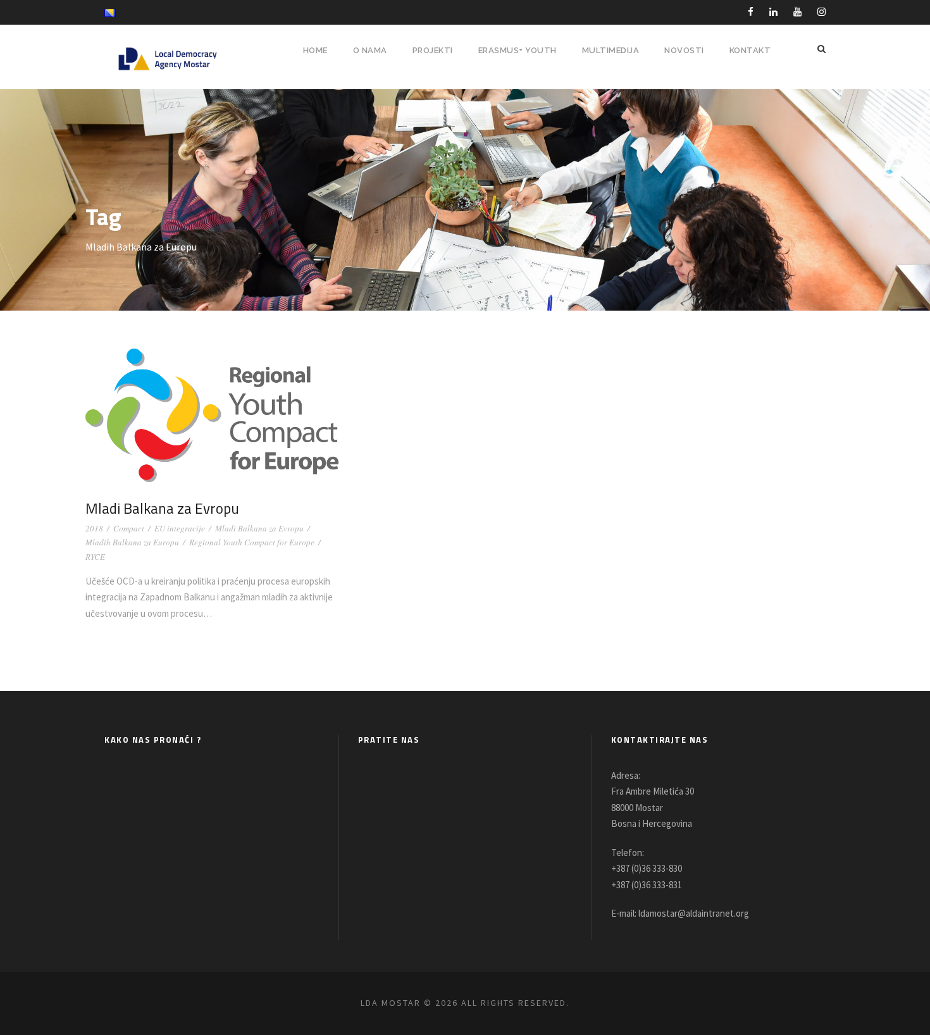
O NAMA (370, 50)
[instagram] (821, 12)
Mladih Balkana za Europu (132, 542)
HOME (315, 50)
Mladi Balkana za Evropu (162, 508)
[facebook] (750, 12)
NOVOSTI (684, 50)
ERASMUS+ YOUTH (517, 50)
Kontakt (750, 50)
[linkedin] (773, 12)
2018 (94, 528)
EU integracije (179, 528)
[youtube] (797, 12)
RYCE (95, 556)
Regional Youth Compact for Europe (251, 542)
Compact (128, 528)
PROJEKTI (432, 50)
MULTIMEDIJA (611, 50)
